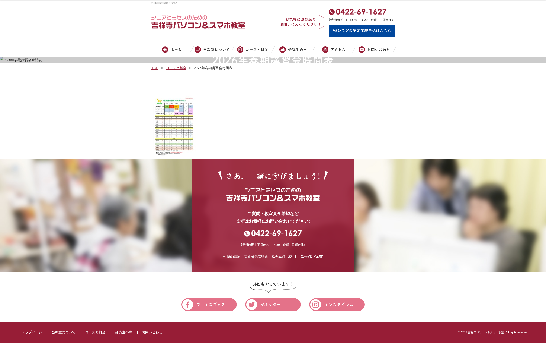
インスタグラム (338, 304)
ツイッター (270, 304)
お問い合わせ (152, 332)
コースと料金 (95, 332)
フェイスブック (210, 304)
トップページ (32, 332)
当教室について (64, 332)
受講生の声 (123, 332)
